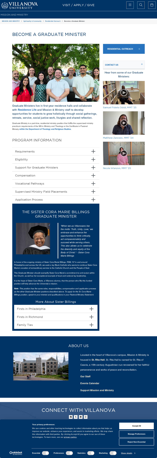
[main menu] (130, 5)
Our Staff (85, 376)
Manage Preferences (136, 434)
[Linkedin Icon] (81, 417)
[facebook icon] (71, 417)
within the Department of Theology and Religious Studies (45, 129)
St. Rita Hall (98, 359)
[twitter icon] (76, 417)
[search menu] (141, 5)
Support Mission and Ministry (97, 390)
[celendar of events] (152, 5)
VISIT (66, 5)
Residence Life (27, 109)
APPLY (79, 5)
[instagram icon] (85, 417)
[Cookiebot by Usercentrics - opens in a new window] (16, 453)
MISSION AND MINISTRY (14, 15)
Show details (126, 453)
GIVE (91, 5)
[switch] (69, 453)
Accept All (136, 426)
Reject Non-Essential (136, 442)
